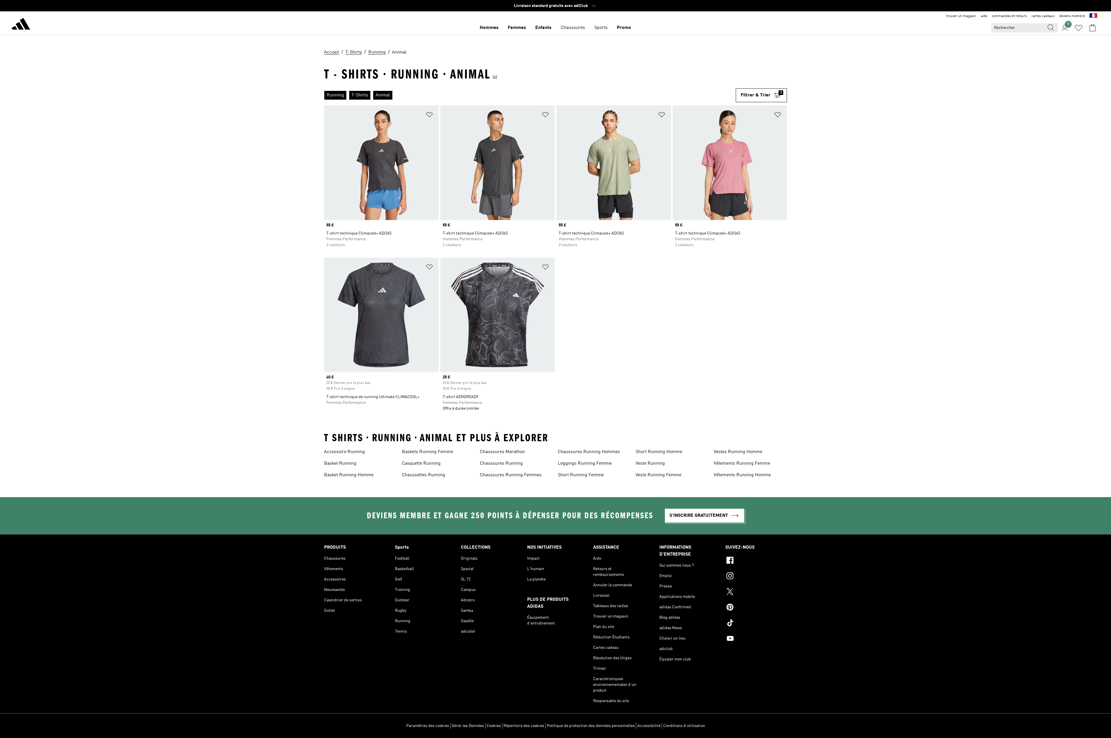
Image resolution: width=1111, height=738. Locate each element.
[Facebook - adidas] (756, 561)
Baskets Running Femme (427, 452)
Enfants (543, 27)
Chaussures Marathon (502, 452)
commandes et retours (1009, 16)
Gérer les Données (468, 726)
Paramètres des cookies (427, 726)
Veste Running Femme (658, 475)
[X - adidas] (756, 592)
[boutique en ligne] (21, 25)
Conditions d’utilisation (684, 726)
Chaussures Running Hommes (589, 452)
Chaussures (573, 27)
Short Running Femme (581, 475)
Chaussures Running (501, 463)
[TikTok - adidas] (756, 623)
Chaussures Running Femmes (511, 475)
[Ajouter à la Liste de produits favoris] (429, 115)
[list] (530, 95)
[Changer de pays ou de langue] (1093, 16)
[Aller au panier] (1092, 28)
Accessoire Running (344, 452)
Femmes (517, 27)
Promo (624, 27)
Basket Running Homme (349, 475)
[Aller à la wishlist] (1079, 28)
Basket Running (340, 463)
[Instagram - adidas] (756, 577)
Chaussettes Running (423, 475)
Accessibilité (649, 726)
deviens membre (1072, 16)
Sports (601, 27)
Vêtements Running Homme (742, 475)
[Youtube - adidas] (756, 639)
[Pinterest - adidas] (756, 608)
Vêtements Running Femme (742, 463)
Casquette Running (421, 463)
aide (984, 16)
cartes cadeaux (1043, 16)
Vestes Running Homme (738, 452)
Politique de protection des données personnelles (591, 726)
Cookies (494, 726)
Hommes (489, 27)
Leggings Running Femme (585, 463)
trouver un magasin (961, 16)
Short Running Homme (659, 452)
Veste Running (650, 463)
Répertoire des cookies (523, 726)
